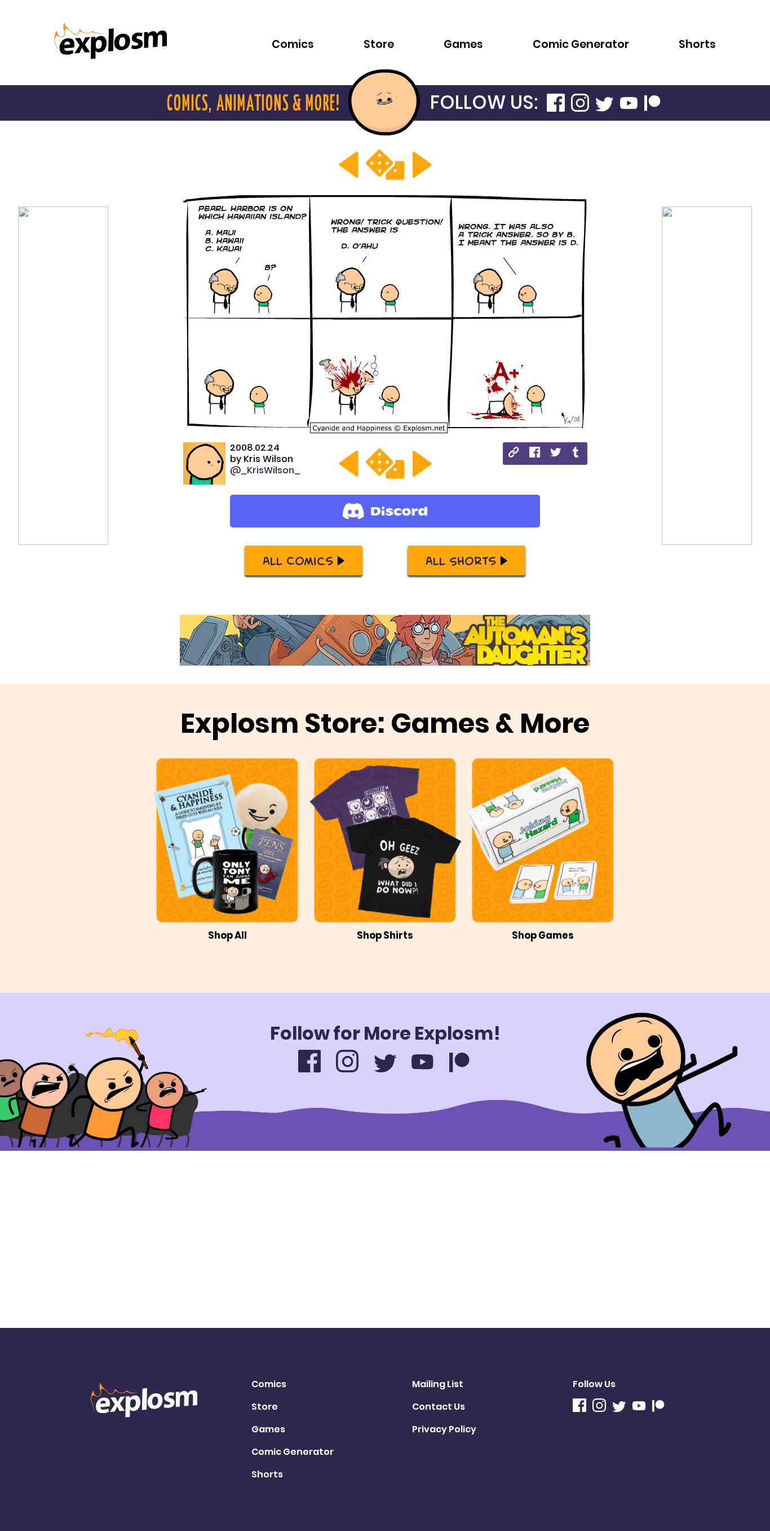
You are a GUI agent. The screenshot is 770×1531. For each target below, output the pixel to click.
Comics (293, 44)
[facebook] (534, 454)
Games (463, 44)
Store (379, 44)
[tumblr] (576, 454)
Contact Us (438, 1406)
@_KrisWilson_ (265, 470)
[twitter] (555, 454)
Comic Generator (581, 44)
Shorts (697, 44)
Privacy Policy (444, 1429)
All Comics (298, 560)
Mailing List (437, 1384)
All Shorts (461, 560)
